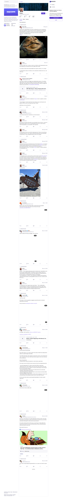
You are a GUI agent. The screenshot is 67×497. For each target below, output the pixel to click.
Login (56, 20)
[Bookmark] (40, 59)
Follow (43, 13)
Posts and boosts (22, 22)
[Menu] (46, 13)
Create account (56, 17)
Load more (33, 469)
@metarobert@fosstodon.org (24, 14)
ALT (46, 57)
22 (20, 16)
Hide (35, 235)
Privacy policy (6, 492)
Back (22, 1)
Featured (27, 19)
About (8, 494)
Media (24, 19)
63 (24, 16)
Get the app (10, 494)
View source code (9, 495)
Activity (21, 19)
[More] (46, 59)
